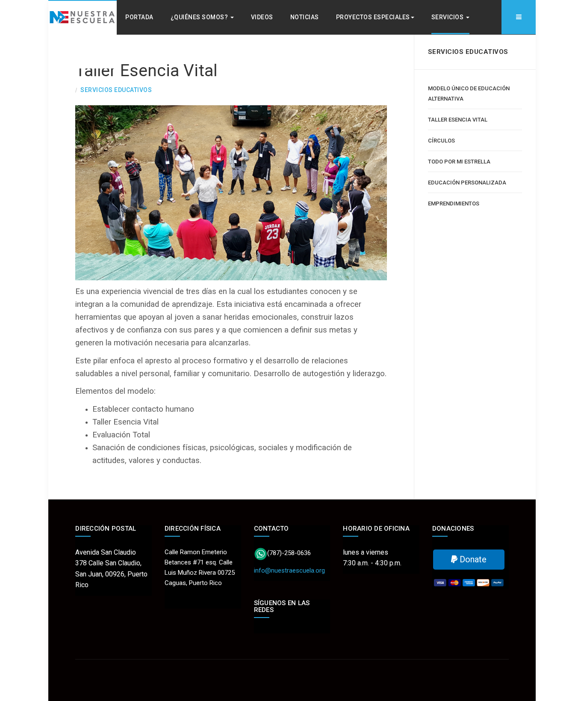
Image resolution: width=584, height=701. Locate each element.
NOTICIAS (304, 17)
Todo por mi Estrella (459, 161)
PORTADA (139, 17)
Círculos (441, 140)
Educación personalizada (467, 182)
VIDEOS (262, 17)
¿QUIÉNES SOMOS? (200, 17)
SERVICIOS (448, 17)
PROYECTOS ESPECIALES (373, 17)
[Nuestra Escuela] (82, 34)
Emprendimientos (453, 203)
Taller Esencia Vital (146, 70)
